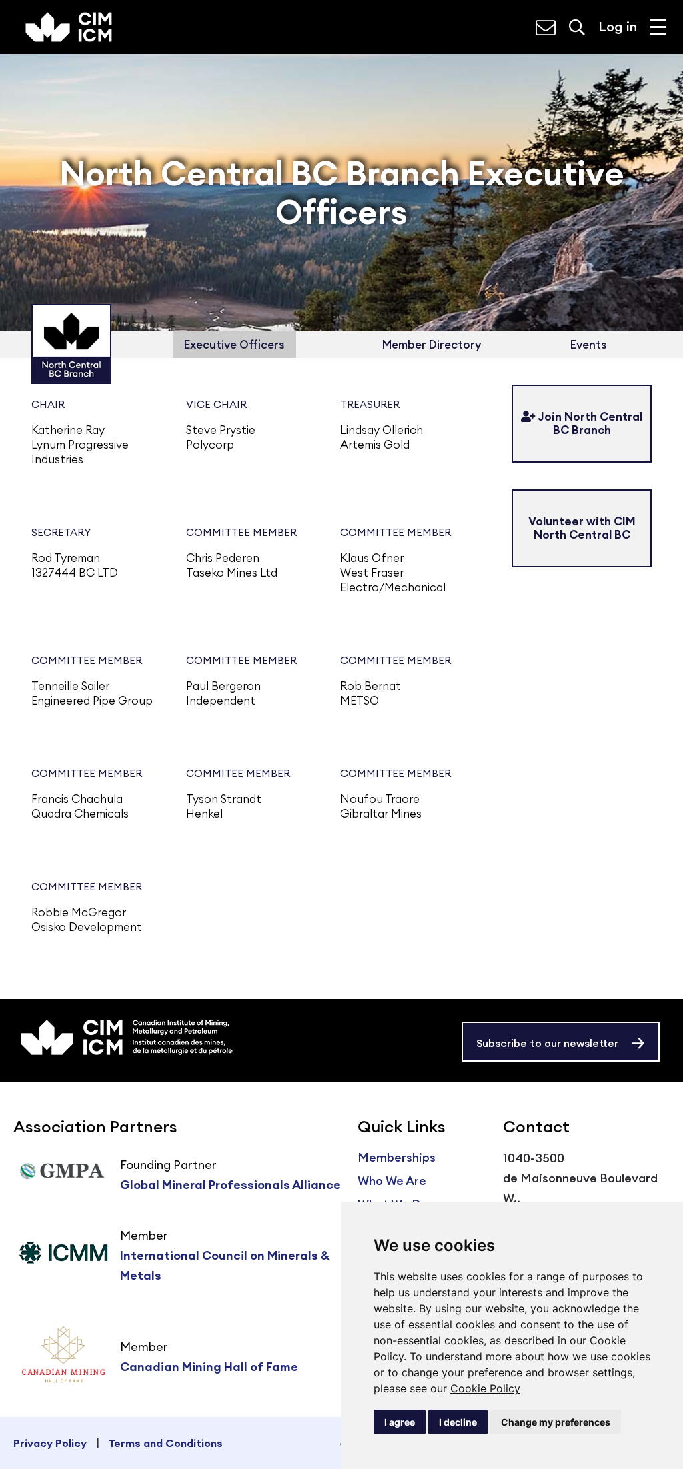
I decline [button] (458, 1422)
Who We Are (392, 1180)
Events (588, 344)
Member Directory (431, 344)
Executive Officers (234, 344)
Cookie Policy (485, 1388)
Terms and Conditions (166, 1443)
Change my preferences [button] (555, 1422)
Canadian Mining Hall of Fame (209, 1366)
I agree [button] (399, 1422)
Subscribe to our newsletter (547, 1043)
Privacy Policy (50, 1443)
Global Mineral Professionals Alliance (230, 1184)
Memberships (397, 1157)
